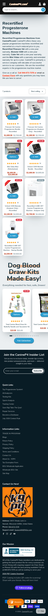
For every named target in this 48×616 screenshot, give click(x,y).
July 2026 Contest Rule (11, 418)
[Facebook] (3, 534)
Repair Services (8, 411)
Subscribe (38, 371)
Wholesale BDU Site (10, 470)
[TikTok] (11, 534)
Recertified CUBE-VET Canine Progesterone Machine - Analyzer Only (35, 197)
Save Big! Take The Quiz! (12, 408)
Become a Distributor (10, 415)
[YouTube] (14, 534)
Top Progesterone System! (12, 389)
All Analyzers (7, 393)
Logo (18, 4)
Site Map (5, 473)
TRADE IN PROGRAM (11, 433)
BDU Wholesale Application (12, 466)
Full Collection (24, 340)
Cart (44, 4)
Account (39, 4)
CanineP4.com (27, 611)
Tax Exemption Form (10, 462)
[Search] (43, 10)
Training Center (8, 404)
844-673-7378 (14, 527)
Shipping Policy (8, 448)
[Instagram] (7, 534)
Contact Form (8, 75)
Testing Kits (6, 397)
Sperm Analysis (8, 400)
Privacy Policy (7, 444)
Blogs (4, 437)
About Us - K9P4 (8, 459)
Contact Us (6, 455)
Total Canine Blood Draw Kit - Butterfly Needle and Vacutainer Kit (16, 310)
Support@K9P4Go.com (23, 530)
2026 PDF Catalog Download (13, 574)
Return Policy (7, 441)
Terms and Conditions (10, 452)
